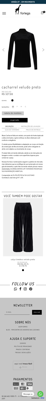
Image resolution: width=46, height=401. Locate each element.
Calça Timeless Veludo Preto (23, 259)
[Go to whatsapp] (40, 394)
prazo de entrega (33, 130)
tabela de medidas (12, 113)
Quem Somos (23, 327)
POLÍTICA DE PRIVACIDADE (23, 346)
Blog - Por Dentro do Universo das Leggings (23, 330)
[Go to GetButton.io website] (40, 398)
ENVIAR (37, 312)
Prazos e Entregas (23, 349)
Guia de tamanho (12, 130)
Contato (23, 343)
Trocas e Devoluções (23, 352)
